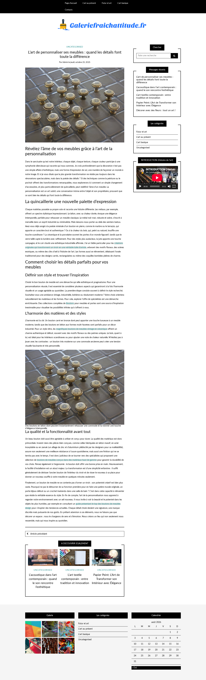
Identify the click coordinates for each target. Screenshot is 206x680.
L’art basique (122, 3)
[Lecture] (140, 186)
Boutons (70, 303)
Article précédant (38, 534)
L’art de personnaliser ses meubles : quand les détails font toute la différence (154, 80)
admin (65, 62)
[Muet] (169, 186)
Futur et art (107, 3)
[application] (157, 177)
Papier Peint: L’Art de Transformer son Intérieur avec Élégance (106, 579)
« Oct (134, 668)
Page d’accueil (71, 3)
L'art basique (142, 142)
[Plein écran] (174, 186)
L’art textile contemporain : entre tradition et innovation (74, 579)
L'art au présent (143, 137)
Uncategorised (74, 47)
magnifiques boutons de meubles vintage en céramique (81, 329)
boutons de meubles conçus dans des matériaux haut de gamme (67, 460)
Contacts (69, 10)
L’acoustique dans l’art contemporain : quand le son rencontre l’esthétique (156, 88)
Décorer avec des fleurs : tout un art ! (156, 110)
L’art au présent (89, 3)
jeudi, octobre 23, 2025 (80, 62)
